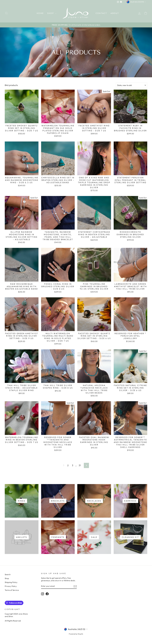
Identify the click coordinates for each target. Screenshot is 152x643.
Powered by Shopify (76, 634)
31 (80, 465)
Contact (101, 13)
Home (40, 13)
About (115, 13)
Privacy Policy (11, 586)
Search (8, 574)
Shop (51, 13)
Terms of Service (12, 590)
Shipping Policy (11, 582)
